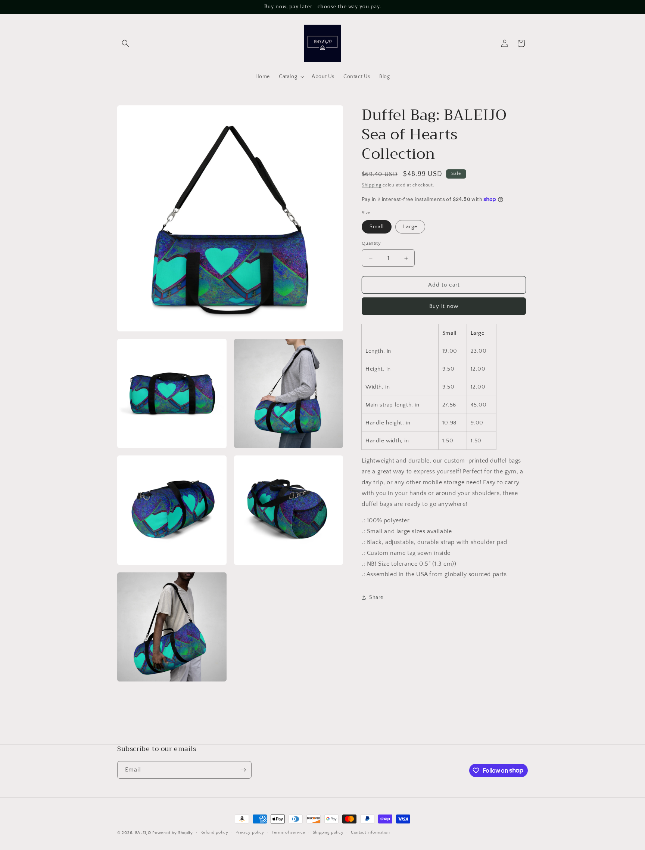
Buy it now (443, 306)
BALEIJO (143, 833)
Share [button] (376, 597)
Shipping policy (328, 832)
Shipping (371, 185)
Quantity (371, 243)
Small (377, 227)
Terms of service (288, 832)
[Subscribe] (243, 770)
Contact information (370, 832)
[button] (125, 43)
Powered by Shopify (172, 833)
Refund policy (214, 832)
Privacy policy (250, 832)
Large (410, 227)
